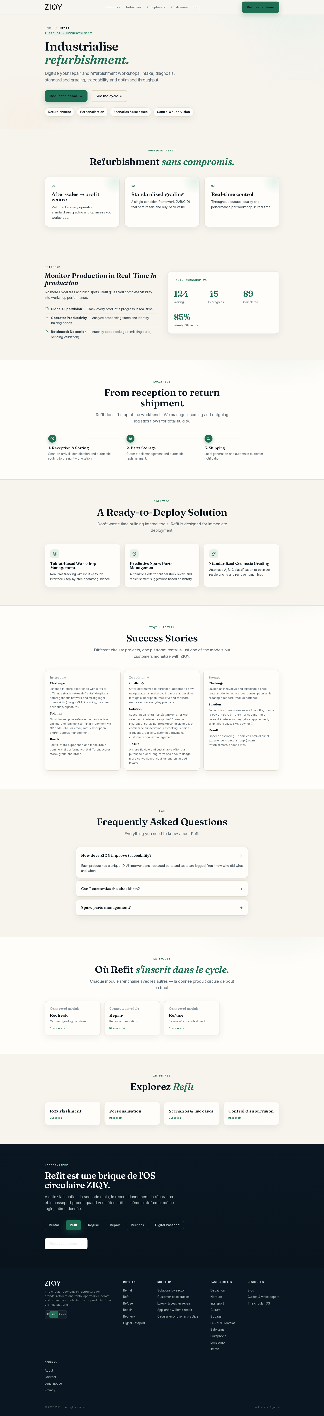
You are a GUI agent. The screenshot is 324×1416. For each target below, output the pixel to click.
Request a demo (260, 7)
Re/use (93, 1225)
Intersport (217, 1303)
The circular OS (259, 1303)
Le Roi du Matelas (222, 1323)
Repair (115, 1225)
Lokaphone (218, 1336)
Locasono (217, 1342)
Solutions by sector (171, 1290)
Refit (73, 1225)
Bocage (216, 1316)
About (49, 1370)
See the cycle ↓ (109, 96)
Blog (197, 7)
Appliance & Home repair (174, 1310)
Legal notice (53, 1383)
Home (48, 28)
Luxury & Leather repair (173, 1303)
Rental (54, 1225)
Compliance (156, 7)
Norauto (216, 1297)
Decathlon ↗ (139, 677)
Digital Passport (167, 1225)
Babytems (217, 1329)
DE (64, 1313)
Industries (134, 7)
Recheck (137, 1225)
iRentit (214, 1349)
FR (47, 1313)
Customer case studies (173, 1297)
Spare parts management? (106, 907)
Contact (50, 1377)
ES (60, 1313)
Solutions (112, 7)
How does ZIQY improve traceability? (116, 855)
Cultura (215, 1310)
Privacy (50, 1390)
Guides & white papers (263, 1297)
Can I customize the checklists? (110, 888)
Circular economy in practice (177, 1316)
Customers (179, 7)
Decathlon (217, 1290)
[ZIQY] (53, 7)
